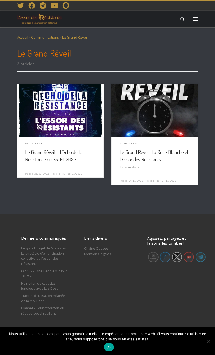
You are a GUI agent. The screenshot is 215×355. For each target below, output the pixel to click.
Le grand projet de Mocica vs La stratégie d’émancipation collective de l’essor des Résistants (43, 256)
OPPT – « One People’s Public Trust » (44, 274)
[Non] (208, 341)
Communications (45, 37)
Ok (108, 347)
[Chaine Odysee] (66, 5)
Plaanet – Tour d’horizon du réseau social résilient (42, 311)
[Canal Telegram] (43, 5)
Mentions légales (97, 254)
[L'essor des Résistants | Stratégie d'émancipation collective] (39, 18)
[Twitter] (20, 5)
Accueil (22, 37)
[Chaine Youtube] (54, 5)
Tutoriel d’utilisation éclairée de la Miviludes (43, 298)
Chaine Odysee (96, 248)
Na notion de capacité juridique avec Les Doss (39, 286)
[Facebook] (31, 5)
